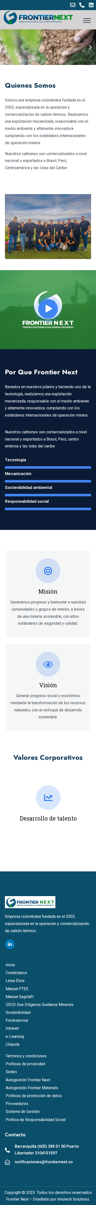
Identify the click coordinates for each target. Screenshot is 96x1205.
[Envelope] (72, 5)
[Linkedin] (91, 5)
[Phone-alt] (81, 5)
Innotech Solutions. (73, 1199)
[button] (5, 47)
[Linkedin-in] (10, 944)
